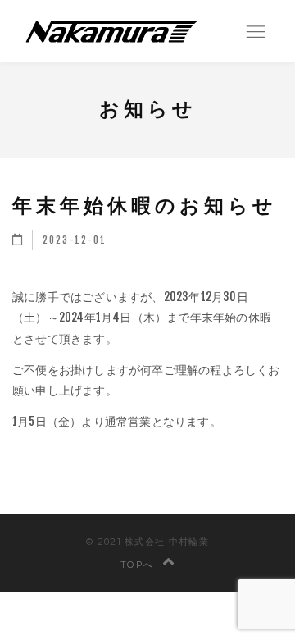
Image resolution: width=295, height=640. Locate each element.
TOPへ (138, 564)
